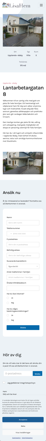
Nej (12, 303)
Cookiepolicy (16, 438)
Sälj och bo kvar (10, 394)
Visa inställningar (23, 432)
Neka (23, 426)
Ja (12, 298)
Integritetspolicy (27, 438)
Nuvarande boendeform (16, 261)
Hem (5, 391)
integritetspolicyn (27, 383)
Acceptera (23, 420)
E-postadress (12, 239)
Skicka (23, 327)
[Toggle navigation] (41, 5)
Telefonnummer (13, 228)
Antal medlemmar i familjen (18, 272)
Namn (9, 217)
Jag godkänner (21, 383)
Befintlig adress (13, 250)
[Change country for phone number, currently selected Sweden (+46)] (9, 233)
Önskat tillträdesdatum (16, 283)
